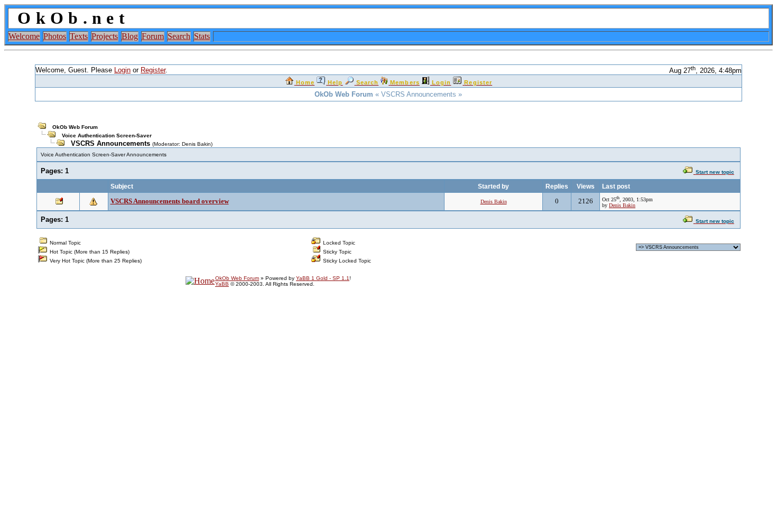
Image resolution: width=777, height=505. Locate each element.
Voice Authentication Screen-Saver (107, 135)
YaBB (222, 284)
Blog (130, 36)
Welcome (24, 36)
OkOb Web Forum (75, 127)
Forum (153, 36)
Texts (79, 36)
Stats (202, 36)
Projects (104, 36)
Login (122, 70)
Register (153, 70)
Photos (54, 36)
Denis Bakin (196, 144)
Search (179, 36)
